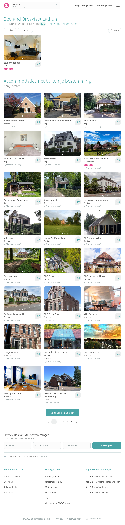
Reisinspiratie (11, 487)
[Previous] (8, 47)
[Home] (5, 456)
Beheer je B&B (52, 476)
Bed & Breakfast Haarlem (98, 492)
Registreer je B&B (53, 481)
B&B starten (51, 487)
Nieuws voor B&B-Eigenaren (59, 503)
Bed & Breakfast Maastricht (99, 476)
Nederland (69, 24)
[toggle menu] (118, 5)
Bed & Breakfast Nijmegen (98, 487)
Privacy (59, 518)
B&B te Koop (51, 492)
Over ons (8, 481)
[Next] (37, 47)
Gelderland (54, 24)
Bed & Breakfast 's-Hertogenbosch (102, 481)
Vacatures (9, 492)
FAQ (47, 497)
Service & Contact (12, 476)
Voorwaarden (74, 518)
